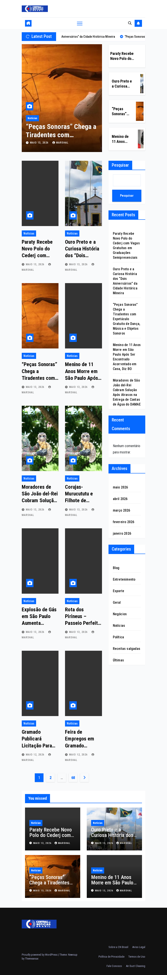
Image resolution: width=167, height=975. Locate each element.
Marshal (62, 142)
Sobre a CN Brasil (118, 947)
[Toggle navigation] (79, 23)
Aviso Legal (138, 947)
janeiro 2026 (122, 533)
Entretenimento (124, 579)
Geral (117, 602)
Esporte (118, 591)
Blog (116, 568)
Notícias (32, 118)
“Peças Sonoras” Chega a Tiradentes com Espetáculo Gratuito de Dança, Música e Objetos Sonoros (126, 318)
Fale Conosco (114, 966)
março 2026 (121, 510)
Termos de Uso (136, 956)
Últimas (118, 660)
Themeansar (31, 958)
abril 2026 (120, 499)
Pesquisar (120, 165)
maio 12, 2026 (35, 754)
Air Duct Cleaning (135, 966)
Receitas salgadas (126, 649)
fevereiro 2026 (123, 522)
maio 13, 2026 (39, 142)
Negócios (120, 614)
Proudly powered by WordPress (40, 954)
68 (73, 777)
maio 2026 (120, 487)
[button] (130, 23)
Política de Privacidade (111, 956)
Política (118, 637)
